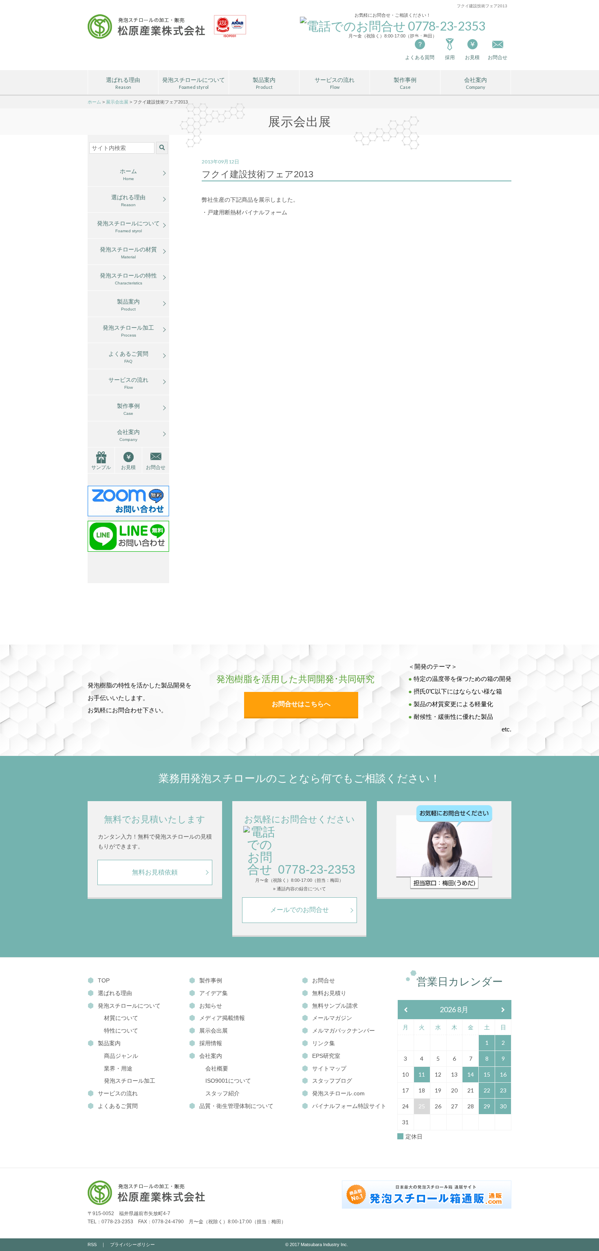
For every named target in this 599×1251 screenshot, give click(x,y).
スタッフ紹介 (222, 1093)
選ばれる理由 (123, 83)
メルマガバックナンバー (343, 1030)
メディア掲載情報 (222, 1018)
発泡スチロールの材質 (128, 252)
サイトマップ (329, 1068)
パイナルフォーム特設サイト (349, 1106)
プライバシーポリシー (132, 1244)
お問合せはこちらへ (301, 703)
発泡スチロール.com (338, 1093)
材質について (121, 1018)
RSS (92, 1244)
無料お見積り (329, 993)
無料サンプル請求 (335, 1005)
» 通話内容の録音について (299, 889)
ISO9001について (228, 1080)
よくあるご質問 (128, 356)
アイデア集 (213, 993)
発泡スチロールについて (193, 83)
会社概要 (216, 1068)
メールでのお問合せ (299, 909)
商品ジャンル (121, 1056)
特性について (121, 1030)
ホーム (128, 174)
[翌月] (503, 1010)
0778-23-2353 (316, 869)
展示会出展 (213, 1030)
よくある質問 (419, 57)
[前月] (406, 1010)
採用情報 (210, 1043)
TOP (104, 980)
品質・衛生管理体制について (236, 1106)
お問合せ (155, 467)
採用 (450, 57)
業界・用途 (118, 1068)
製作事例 (405, 83)
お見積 (472, 57)
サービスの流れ (335, 83)
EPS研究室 (326, 1056)
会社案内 (475, 83)
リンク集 (323, 1043)
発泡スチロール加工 (128, 330)
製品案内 (264, 83)
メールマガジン (332, 1018)
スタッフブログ (332, 1080)
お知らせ (210, 1005)
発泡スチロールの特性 (128, 278)
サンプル (101, 467)
